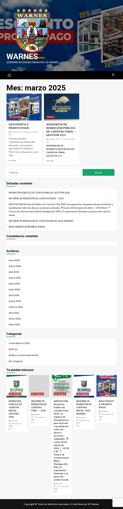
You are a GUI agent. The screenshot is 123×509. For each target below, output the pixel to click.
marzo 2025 (15, 277)
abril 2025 (14, 272)
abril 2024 (14, 295)
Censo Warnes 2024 (19, 343)
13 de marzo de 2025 (29, 132)
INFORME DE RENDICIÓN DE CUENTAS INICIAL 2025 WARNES (41, 220)
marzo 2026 (15, 266)
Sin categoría (15, 117)
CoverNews (77, 504)
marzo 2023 (15, 318)
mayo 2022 (14, 324)
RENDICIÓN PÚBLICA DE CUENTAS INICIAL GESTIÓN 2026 (39, 192)
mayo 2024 (14, 289)
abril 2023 (14, 312)
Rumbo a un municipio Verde (23, 355)
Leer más (12, 160)
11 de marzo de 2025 (66, 139)
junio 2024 (14, 283)
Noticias (50, 117)
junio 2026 (14, 260)
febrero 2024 (16, 307)
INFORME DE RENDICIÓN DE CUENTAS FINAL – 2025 (36, 198)
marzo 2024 (15, 301)
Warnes (22, 56)
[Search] (113, 75)
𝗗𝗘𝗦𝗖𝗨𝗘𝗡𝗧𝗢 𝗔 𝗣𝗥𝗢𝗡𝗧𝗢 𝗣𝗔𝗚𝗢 (27, 226)
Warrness (14, 132)
